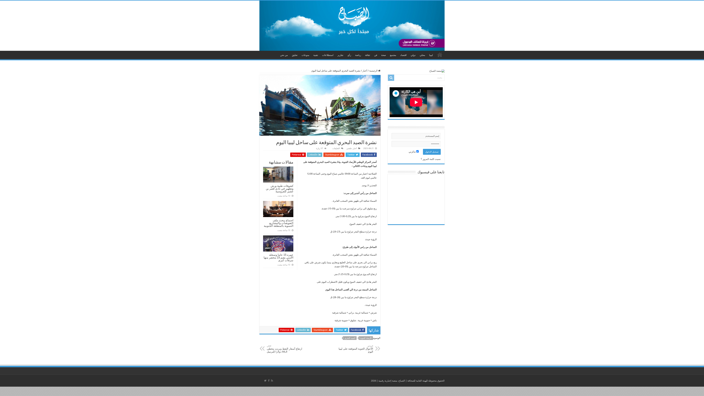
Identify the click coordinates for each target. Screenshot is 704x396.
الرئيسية (373, 70)
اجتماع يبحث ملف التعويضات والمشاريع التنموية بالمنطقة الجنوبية (278, 223)
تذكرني (412, 151)
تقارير (340, 55)
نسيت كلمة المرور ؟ (431, 159)
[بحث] (391, 78)
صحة (383, 55)
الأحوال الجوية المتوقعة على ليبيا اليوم (356, 349)
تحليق (295, 55)
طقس (349, 148)
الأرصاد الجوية (366, 338)
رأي (349, 55)
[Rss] (272, 380)
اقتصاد (403, 55)
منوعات (305, 55)
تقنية (315, 55)
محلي (422, 55)
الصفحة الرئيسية (440, 54)
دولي (413, 55)
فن (375, 55)
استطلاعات (327, 55)
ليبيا (431, 55)
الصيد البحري (323, 162)
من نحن (284, 55)
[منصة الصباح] (352, 26)
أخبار (364, 70)
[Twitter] (265, 380)
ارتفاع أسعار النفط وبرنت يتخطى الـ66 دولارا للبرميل (284, 349)
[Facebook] (269, 380)
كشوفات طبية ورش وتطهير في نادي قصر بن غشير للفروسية (279, 188)
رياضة (358, 55)
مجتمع (393, 55)
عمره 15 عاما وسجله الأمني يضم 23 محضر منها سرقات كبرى (278, 257)
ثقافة (367, 55)
